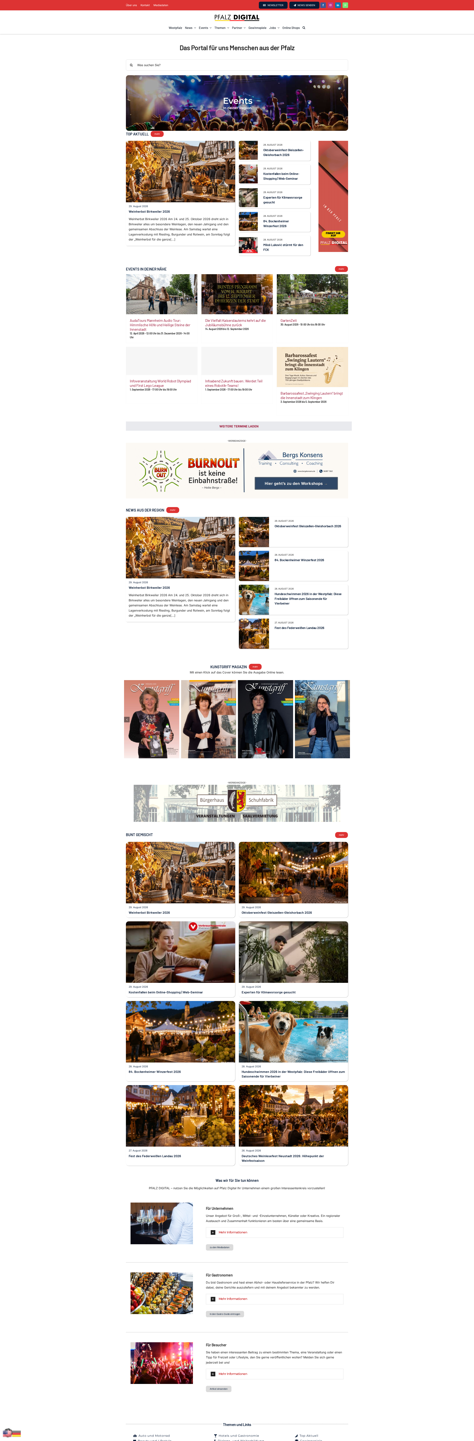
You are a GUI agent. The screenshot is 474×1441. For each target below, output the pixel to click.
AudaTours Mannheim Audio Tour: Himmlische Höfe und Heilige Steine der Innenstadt (160, 324)
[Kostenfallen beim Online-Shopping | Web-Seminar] (248, 167)
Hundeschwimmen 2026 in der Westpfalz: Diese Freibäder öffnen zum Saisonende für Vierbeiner (308, 588)
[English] (7, 1433)
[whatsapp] (345, 5)
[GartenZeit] (312, 294)
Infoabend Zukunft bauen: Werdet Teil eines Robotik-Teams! (233, 383)
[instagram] (330, 5)
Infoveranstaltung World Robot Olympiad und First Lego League (160, 383)
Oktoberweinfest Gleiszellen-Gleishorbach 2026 (308, 516)
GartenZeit (289, 320)
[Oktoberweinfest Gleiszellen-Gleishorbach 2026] (248, 143)
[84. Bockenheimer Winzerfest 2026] (248, 214)
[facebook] (323, 5)
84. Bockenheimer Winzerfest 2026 (299, 550)
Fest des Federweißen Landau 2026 (299, 617)
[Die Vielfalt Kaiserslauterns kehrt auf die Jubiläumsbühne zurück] (237, 294)
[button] (304, 27)
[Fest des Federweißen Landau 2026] (254, 610)
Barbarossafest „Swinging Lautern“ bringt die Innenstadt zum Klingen (312, 395)
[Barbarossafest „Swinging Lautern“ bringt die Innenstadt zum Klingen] (312, 367)
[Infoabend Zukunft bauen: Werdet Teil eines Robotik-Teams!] (237, 361)
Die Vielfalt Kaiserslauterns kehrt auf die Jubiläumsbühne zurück (235, 322)
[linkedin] (338, 5)
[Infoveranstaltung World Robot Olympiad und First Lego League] (161, 361)
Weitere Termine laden (238, 426)
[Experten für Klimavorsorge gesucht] (248, 190)
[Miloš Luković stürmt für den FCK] (248, 238)
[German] (16, 1433)
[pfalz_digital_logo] (237, 15)
